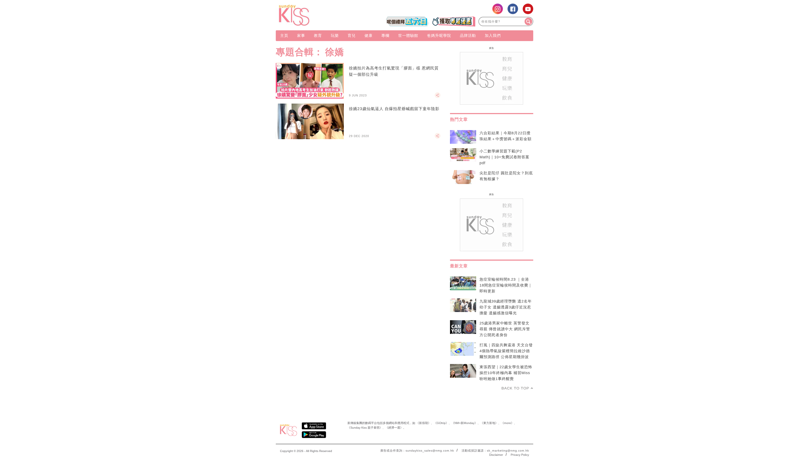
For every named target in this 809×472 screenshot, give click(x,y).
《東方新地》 (489, 423)
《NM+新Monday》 (464, 423)
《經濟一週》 (394, 427)
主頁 (284, 35)
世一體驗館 (408, 35)
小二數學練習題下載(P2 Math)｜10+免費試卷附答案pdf (504, 157)
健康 (368, 35)
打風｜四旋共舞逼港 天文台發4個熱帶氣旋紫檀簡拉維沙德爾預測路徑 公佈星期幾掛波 (506, 351)
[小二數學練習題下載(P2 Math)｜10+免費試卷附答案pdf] (463, 155)
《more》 (507, 423)
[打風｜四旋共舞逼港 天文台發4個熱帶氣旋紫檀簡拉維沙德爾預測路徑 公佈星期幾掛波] (463, 349)
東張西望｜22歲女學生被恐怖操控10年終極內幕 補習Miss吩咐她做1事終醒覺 (506, 373)
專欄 (385, 35)
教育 (318, 35)
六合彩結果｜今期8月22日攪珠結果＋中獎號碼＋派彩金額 (506, 136)
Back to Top (515, 388)
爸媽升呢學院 (439, 35)
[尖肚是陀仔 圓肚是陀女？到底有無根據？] (463, 177)
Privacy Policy (520, 454)
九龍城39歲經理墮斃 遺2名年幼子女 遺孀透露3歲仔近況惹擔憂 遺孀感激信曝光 (506, 307)
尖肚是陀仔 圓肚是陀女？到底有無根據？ (506, 176)
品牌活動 (468, 35)
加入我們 (493, 35)
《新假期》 (423, 423)
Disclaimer (496, 454)
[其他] (437, 97)
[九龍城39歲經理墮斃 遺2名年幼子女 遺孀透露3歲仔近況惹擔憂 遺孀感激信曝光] (463, 305)
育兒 (352, 35)
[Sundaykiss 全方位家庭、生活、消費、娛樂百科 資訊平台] (314, 15)
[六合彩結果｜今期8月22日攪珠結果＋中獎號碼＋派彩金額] (463, 137)
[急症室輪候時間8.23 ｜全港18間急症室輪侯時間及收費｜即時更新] (463, 283)
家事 (301, 35)
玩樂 (335, 35)
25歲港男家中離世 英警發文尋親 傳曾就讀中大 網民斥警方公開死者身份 (505, 329)
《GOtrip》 (441, 423)
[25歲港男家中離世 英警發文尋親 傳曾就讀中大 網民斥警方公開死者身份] (463, 327)
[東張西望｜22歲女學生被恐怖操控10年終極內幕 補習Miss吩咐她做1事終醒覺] (463, 371)
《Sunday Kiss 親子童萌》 (364, 427)
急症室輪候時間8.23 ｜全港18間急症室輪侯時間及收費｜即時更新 (506, 285)
